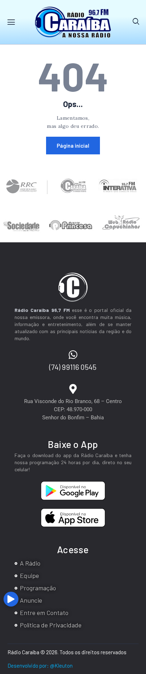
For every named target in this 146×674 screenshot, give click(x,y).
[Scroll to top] (139, 602)
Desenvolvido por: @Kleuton (40, 665)
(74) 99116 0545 (72, 366)
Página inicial (73, 145)
